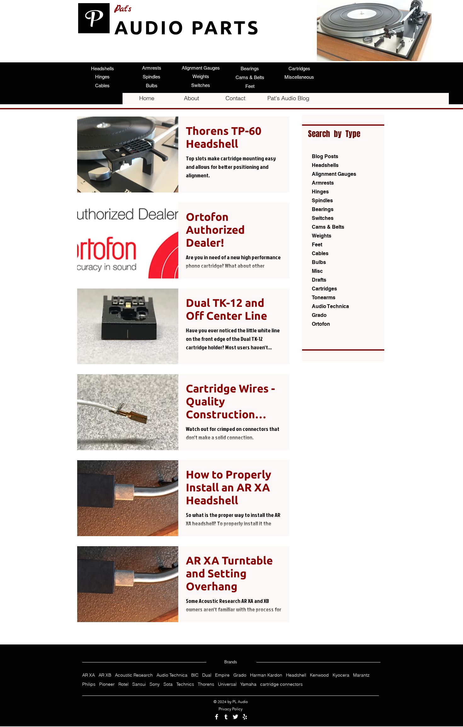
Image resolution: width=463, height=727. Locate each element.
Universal (227, 684)
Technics (185, 684)
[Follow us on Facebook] (216, 716)
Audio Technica (172, 675)
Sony (155, 684)
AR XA (88, 675)
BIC (194, 675)
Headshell (296, 675)
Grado (239, 675)
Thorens (206, 684)
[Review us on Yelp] (245, 716)
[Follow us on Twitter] (235, 716)
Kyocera (341, 675)
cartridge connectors (281, 684)
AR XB (105, 675)
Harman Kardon (266, 675)
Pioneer (107, 684)
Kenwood (319, 675)
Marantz (361, 675)
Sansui (139, 684)
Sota (168, 684)
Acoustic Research (134, 675)
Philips (88, 684)
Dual (206, 675)
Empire (222, 675)
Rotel (123, 684)
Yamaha (248, 684)
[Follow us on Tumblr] (226, 716)
